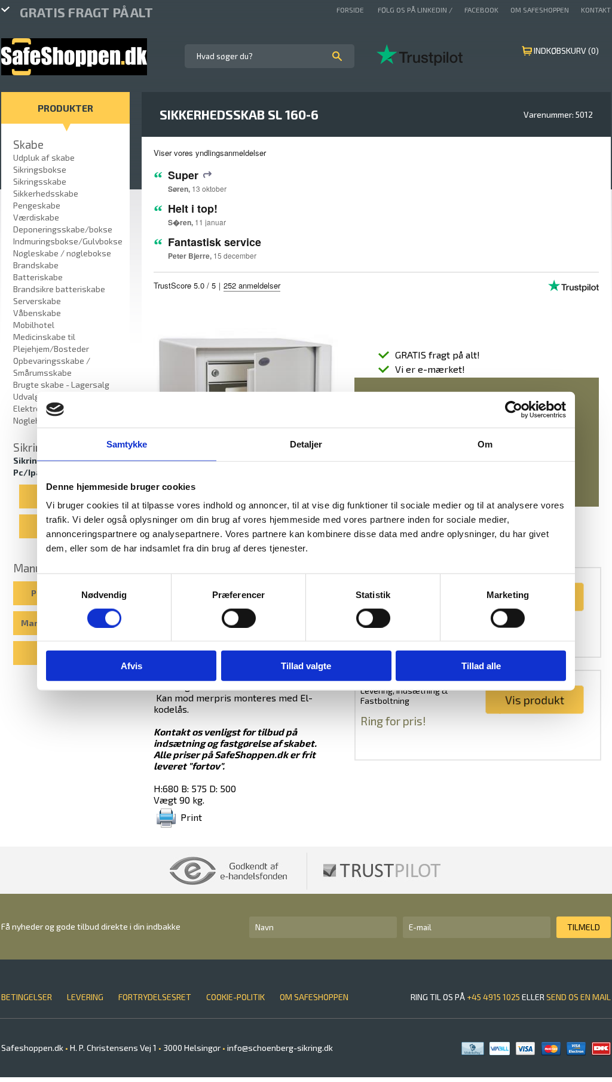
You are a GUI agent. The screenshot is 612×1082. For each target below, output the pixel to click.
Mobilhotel (33, 325)
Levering (85, 997)
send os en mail (578, 997)
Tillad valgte (306, 666)
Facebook (481, 9)
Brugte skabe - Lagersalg (61, 384)
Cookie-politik (235, 997)
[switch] (239, 617)
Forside (351, 9)
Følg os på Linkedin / (415, 9)
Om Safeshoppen (539, 9)
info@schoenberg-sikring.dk (279, 1048)
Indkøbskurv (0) (566, 50)
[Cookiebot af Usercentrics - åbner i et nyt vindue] (513, 409)
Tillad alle (481, 666)
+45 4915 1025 (493, 997)
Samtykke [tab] (127, 444)
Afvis (131, 666)
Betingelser (26, 997)
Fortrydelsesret (154, 997)
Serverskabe (37, 301)
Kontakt (596, 9)
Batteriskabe (38, 277)
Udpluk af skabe (44, 157)
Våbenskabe (37, 313)
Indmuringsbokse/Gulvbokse (68, 241)
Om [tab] (485, 444)
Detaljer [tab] (306, 444)
